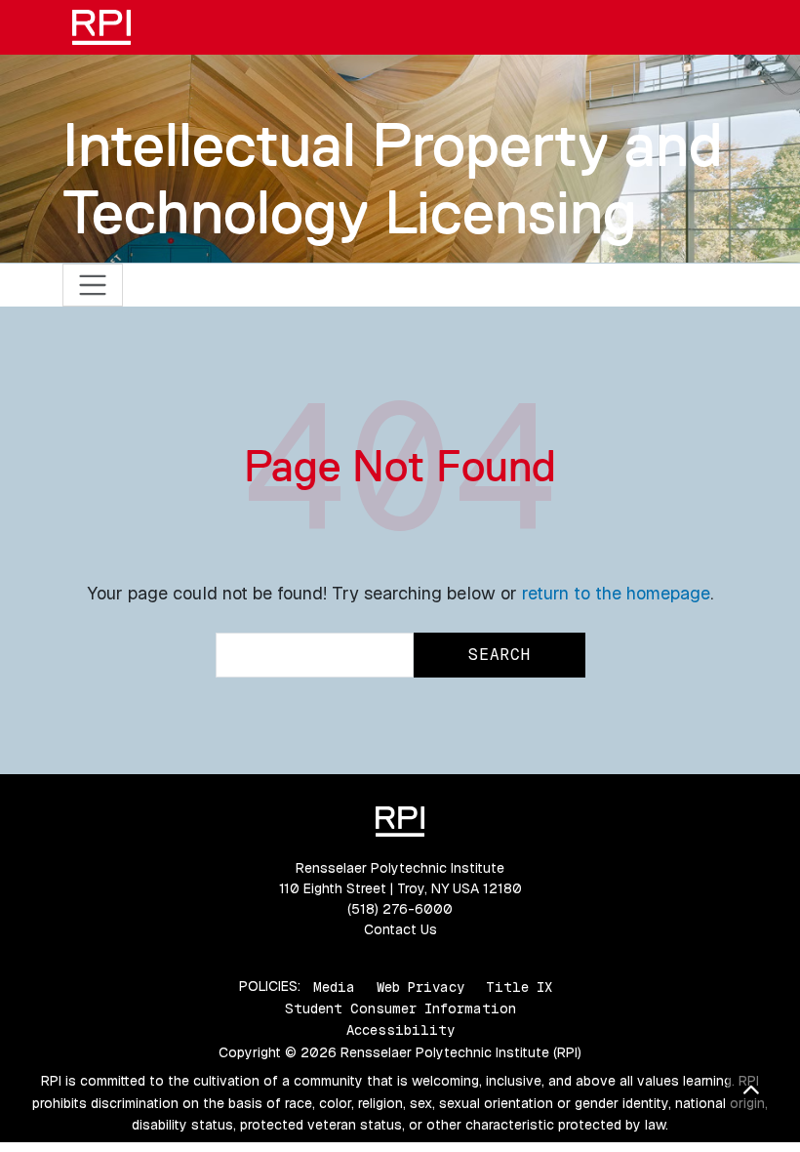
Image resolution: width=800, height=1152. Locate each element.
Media (334, 986)
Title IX (519, 986)
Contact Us (400, 929)
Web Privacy (420, 986)
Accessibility (400, 1030)
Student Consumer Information (400, 1008)
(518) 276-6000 (400, 909)
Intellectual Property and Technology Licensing (392, 178)
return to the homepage (616, 593)
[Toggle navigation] (93, 286)
